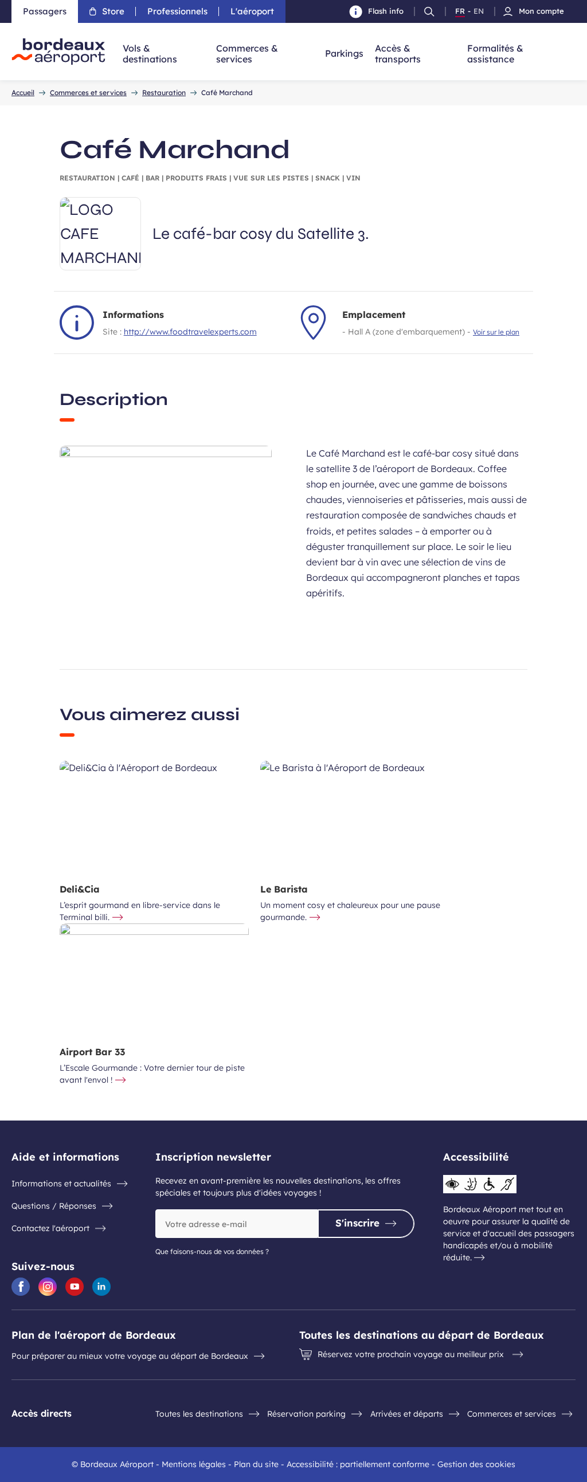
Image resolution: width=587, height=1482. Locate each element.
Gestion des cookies (476, 1464)
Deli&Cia (80, 889)
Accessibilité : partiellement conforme (358, 1464)
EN (478, 11)
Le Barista (284, 889)
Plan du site (256, 1464)
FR (460, 11)
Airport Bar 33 (92, 1052)
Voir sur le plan (496, 332)
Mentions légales (194, 1464)
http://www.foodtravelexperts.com (190, 332)
